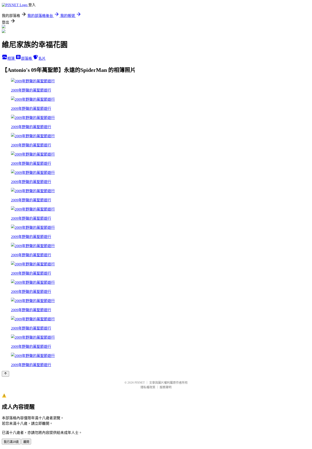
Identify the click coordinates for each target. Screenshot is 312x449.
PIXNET (140, 382)
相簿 (11, 58)
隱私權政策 (147, 387)
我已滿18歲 (11, 442)
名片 (42, 58)
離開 (26, 442)
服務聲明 (166, 387)
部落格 (27, 58)
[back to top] (5, 374)
